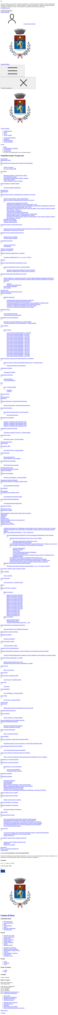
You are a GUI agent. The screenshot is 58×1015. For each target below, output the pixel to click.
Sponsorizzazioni (5, 518)
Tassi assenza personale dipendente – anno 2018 (18, 342)
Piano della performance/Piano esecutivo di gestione (16, 412)
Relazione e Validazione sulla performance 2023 (15, 424)
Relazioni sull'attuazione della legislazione (14, 787)
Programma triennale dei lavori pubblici (22, 542)
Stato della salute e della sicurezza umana (13, 788)
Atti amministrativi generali (10, 177)
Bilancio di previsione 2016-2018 (15, 608)
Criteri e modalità (5, 571)
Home (5, 147)
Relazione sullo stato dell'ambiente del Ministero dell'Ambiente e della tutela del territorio (25, 790)
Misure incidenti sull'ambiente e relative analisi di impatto (17, 784)
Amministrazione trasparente (10, 1002)
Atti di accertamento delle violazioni (12, 826)
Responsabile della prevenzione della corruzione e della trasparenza (20, 820)
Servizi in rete (4, 703)
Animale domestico (8, 140)
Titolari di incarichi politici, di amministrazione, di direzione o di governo (18, 194)
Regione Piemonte (5, 12)
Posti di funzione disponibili (10, 286)
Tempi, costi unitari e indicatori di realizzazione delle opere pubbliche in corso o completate (25, 757)
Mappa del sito (4, 1010)
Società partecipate (5, 453)
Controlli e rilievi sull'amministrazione (10, 648)
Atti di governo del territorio (13, 769)
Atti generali (3, 171)
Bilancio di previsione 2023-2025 (15, 599)
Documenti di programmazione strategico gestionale (16, 178)
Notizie (5, 961)
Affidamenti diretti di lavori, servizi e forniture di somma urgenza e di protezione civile (33, 555)
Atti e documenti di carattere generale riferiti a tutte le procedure (16, 513)
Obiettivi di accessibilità (9, 844)
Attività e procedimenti (6, 470)
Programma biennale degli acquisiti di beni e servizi (25, 541)
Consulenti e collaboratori (7, 250)
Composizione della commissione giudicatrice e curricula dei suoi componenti (28, 559)
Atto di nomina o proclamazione (14, 211)
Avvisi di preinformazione (19, 548)
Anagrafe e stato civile (9, 935)
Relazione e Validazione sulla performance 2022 (15, 425)
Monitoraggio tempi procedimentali (9, 480)
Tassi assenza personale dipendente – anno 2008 (18, 356)
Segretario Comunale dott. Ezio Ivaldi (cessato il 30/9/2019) (21, 271)
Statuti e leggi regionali (9, 179)
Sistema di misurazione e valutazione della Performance (14, 401)
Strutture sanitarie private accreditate (9, 792)
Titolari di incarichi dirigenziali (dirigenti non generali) (13, 274)
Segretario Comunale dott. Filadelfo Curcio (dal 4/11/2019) (21, 270)
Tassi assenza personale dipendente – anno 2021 (18, 338)
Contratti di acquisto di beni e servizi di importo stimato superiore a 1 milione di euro (30, 560)
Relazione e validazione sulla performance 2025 (15, 421)
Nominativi (9, 390)
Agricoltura (6, 139)
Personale (3, 260)
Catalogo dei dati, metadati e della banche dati (14, 842)
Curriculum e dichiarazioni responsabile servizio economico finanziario (23, 304)
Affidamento (4, 516)
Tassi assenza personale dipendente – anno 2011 (18, 351)
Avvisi (5, 964)
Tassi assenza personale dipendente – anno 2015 (18, 346)
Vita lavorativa (7, 938)
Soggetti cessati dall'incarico (10, 222)
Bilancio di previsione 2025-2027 (15, 596)
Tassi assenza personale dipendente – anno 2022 (18, 337)
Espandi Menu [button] (4, 158)
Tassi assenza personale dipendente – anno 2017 (18, 343)
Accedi (2, 144)
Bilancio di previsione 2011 (13, 615)
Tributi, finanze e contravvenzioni (12, 950)
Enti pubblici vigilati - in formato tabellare (13, 450)
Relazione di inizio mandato (10, 220)
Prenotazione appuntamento (10, 997)
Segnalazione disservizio (9, 998)
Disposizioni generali (6, 160)
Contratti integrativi (8, 379)
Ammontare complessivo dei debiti (12, 727)
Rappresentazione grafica (7, 467)
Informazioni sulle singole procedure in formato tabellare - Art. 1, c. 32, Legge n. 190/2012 (28, 566)
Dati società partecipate (9, 457)
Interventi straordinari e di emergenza (9, 802)
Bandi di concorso (5, 394)
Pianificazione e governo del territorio (10, 759)
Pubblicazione (4, 514)
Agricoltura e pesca (8, 955)
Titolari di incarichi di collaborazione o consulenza (13, 253)
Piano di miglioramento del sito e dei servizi (14, 1008)
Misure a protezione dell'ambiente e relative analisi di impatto (18, 786)
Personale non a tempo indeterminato (9, 317)
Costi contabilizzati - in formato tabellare (13, 693)
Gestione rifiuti (4, 702)
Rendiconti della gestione (13, 621)
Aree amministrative (8, 923)
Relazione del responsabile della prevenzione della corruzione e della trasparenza (23, 823)
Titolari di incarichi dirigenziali (14, 285)
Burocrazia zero (4, 190)
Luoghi (5, 970)
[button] (8, 131)
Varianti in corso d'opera (6, 522)
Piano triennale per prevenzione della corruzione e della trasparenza (17, 163)
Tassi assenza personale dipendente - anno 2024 (18, 334)
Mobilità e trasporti (8, 945)
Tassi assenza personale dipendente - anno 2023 (18, 335)
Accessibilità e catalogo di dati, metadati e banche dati (13, 838)
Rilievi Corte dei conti (9, 670)
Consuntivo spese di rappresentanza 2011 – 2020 (18, 622)
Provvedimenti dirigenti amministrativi (10, 499)
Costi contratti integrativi (9, 380)
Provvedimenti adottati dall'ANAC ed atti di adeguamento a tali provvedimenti (22, 824)
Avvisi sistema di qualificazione (20, 553)
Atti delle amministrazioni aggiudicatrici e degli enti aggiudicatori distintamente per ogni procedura (30, 535)
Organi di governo (8, 921)
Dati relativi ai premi (5, 435)
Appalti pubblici (7, 941)
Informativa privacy (8, 1004)
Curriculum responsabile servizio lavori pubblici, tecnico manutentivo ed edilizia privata (27, 303)
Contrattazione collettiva (6, 368)
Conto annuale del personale (10, 313)
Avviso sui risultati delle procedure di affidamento (24, 552)
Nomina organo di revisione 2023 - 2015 (13, 662)
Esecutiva (3, 517)
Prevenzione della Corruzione (8, 815)
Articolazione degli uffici (6, 240)
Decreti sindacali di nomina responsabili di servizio (19, 301)
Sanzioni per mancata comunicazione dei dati (11, 224)
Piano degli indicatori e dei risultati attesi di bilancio (13, 625)
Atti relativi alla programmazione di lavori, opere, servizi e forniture (26, 538)
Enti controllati (4, 443)
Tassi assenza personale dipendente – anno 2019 (18, 341)
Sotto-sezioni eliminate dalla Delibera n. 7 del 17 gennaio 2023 (19, 532)
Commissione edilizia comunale (14, 771)
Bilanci (2, 585)
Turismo (6, 943)
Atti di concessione (5, 578)
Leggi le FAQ (7, 995)
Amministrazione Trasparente (11, 148)
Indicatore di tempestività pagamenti (9, 721)
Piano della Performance (12, 415)
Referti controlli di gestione (13, 619)
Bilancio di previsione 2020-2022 (15, 603)
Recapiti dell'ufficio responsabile (11, 485)
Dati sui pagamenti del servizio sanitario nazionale (12, 720)
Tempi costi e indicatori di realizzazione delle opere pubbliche (15, 752)
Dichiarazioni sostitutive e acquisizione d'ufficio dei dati (14, 481)
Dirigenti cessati (4, 290)
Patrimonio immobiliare (6, 634)
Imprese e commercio (9, 939)
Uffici (5, 924)
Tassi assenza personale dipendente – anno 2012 (18, 350)
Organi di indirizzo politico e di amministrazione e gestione (21, 215)
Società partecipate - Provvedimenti (12, 458)
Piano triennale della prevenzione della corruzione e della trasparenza (20, 819)
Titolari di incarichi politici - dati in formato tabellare (16, 198)
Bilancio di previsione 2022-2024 (15, 600)
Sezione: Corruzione (8, 167)
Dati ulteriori (4, 847)
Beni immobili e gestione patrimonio (9, 631)
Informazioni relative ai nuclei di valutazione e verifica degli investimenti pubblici (23, 743)
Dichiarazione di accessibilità (10, 1006)
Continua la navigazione (6, 10)
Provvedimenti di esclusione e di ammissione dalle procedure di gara (26, 557)
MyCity (4, 1013)
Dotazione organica (5, 309)
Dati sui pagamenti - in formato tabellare (13, 717)
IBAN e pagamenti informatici (8, 729)
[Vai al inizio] (1, 868)
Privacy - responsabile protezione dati (9, 848)
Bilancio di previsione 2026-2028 (15, 595)
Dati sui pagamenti (5, 713)
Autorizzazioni (7, 954)
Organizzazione (4, 191)
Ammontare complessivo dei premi (9, 428)
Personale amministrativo (10, 928)
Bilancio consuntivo (8, 616)
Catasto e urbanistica (8, 942)
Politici (5, 927)
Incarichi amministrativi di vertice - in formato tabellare (17, 267)
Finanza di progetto (5, 521)
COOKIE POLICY (5, 8)
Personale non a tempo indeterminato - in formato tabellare (17, 321)
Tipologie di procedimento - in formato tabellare (15, 477)
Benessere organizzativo (6, 441)
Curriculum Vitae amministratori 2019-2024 (17, 203)
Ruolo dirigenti (7, 287)
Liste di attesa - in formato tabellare (12, 700)
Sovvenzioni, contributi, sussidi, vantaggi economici (13, 568)
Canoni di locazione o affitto (7, 641)
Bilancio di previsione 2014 (13, 611)
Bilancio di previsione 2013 (13, 612)
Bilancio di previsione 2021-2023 (15, 601)
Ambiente (6, 951)
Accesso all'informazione (10, 137)
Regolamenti (7, 843)
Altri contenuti (7, 149)
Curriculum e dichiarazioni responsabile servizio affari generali (21, 305)
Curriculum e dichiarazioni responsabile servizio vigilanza (20, 307)
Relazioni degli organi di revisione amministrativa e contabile (18, 663)
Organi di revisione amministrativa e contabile (11, 657)
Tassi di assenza (4, 325)
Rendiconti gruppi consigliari (10, 236)
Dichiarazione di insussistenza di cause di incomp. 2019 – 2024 (22, 204)
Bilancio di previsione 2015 (13, 610)
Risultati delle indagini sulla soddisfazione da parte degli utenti (18, 708)
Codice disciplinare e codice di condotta (13, 181)
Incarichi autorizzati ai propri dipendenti (16, 365)
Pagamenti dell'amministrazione (8, 710)
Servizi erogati (4, 672)
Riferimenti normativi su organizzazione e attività (15, 175)
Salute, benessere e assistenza (11, 953)
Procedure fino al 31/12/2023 (7, 524)
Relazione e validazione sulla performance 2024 (15, 423)
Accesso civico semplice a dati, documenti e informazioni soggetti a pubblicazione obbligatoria (26, 832)
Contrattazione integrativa (7, 374)
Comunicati (6, 963)
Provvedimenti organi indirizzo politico (10, 492)
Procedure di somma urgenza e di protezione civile (13, 520)
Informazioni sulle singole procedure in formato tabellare (17, 563)
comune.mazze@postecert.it (10, 993)
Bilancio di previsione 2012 (13, 614)
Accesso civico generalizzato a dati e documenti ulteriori (17, 834)
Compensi (9, 283)
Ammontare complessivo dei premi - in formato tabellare (17, 432)
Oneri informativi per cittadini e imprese (10, 183)
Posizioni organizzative (6, 293)
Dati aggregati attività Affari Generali (9, 469)
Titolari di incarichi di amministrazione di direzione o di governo (19, 200)
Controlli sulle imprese (6, 506)
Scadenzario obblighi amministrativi (12, 187)
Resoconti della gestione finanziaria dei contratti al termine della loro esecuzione (29, 561)
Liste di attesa (4, 695)
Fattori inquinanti (8, 783)
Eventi (5, 971)
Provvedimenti (4, 488)
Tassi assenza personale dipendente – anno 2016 (18, 345)
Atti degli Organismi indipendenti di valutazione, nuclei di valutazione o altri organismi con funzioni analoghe (30, 655)
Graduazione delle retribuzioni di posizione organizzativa (20, 300)
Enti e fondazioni (8, 925)
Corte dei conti (4, 666)
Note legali (6, 1005)
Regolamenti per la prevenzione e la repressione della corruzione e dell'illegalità (22, 821)
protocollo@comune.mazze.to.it (11, 992)
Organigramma (7, 246)
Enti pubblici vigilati (5, 446)
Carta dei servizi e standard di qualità (9, 675)
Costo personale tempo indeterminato (12, 315)
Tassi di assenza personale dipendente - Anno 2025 (19, 332)
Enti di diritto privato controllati (8, 461)
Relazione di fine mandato (10, 219)
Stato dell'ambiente (8, 782)
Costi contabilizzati (5, 689)
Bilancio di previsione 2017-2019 (15, 607)
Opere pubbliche (5, 736)
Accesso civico (7, 151)
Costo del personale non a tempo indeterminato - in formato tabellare (20, 323)
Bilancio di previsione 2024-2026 (15, 597)
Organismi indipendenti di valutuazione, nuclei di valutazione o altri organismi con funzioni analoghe (25, 651)
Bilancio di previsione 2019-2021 (15, 604)
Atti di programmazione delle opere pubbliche (11, 746)
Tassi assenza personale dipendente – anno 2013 (18, 349)
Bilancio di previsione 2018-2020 (15, 606)
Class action (3, 682)
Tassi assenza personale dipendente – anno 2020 (18, 339)
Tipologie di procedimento (7, 473)
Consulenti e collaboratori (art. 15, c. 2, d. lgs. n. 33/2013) (17, 257)
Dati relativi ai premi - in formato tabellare (14, 439)
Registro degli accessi (9, 835)
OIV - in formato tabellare (10, 387)
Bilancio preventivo (8, 592)
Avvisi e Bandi (16, 551)
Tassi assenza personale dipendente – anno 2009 (18, 354)
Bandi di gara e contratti (6, 510)
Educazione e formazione (10, 947)
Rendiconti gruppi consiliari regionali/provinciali (12, 232)
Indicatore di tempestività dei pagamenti (13, 725)
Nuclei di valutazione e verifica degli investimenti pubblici (14, 739)
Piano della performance (6, 408)
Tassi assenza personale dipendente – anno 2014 (18, 347)
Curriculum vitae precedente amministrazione (17, 212)
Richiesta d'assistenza (9, 1000)
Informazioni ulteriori (18, 556)
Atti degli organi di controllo (10, 238)
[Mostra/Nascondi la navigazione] (12, 71)
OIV (2, 383)
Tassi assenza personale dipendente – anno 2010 (18, 353)
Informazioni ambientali (6, 773)
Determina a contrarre (18, 549)
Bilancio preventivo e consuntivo (8, 588)
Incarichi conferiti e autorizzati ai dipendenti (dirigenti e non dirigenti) (17, 358)
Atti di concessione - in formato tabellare (13, 582)
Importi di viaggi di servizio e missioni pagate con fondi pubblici (22, 214)
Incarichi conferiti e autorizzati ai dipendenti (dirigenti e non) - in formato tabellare (23, 362)
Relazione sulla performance (7, 417)
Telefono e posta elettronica (7, 249)
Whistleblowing (4, 850)
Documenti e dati (8, 929)
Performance (4, 398)
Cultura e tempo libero (9, 937)
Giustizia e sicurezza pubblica (11, 949)
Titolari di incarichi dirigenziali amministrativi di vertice (14, 262)
